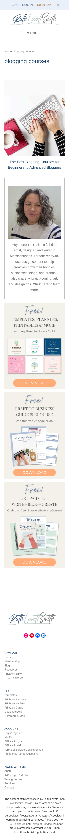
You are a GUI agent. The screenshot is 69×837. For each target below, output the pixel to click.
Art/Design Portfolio (16, 775)
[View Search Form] (58, 5)
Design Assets (13, 711)
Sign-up (44, 5)
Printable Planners (15, 699)
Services (9, 783)
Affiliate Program (14, 741)
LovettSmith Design (20, 803)
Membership (12, 661)
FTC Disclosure (13, 677)
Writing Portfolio (13, 779)
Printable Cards (13, 707)
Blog (7, 665)
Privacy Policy (13, 673)
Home (8, 657)
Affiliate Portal (12, 745)
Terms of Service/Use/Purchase (23, 749)
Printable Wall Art (14, 703)
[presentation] (34, 118)
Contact (9, 787)
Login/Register (13, 733)
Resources (11, 669)
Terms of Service (41, 823)
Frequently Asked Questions (21, 753)
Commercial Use (14, 715)
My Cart (9, 737)
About (7, 770)
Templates (10, 695)
